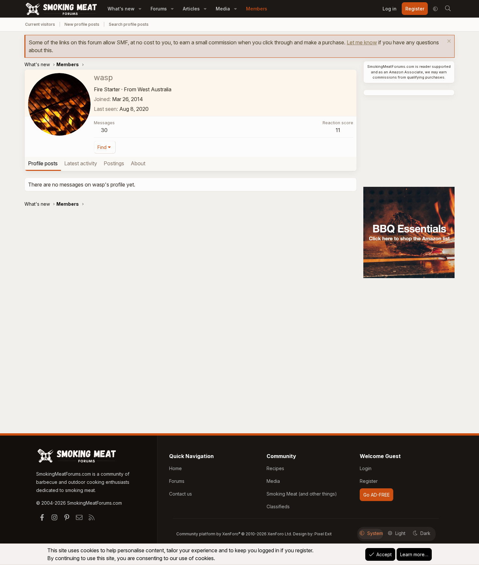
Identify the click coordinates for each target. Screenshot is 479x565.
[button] (140, 8)
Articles (191, 8)
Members (256, 8)
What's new (121, 8)
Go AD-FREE (376, 495)
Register (369, 481)
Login (365, 468)
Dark (425, 533)
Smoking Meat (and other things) (302, 494)
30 (104, 130)
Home (175, 468)
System (375, 533)
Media (223, 8)
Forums (159, 8)
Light (400, 533)
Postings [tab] (114, 163)
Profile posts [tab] (43, 163)
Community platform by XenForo (234, 533)
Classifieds (278, 506)
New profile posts (82, 24)
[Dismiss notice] (448, 41)
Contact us (180, 494)
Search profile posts (129, 24)
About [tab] (138, 163)
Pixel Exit (323, 533)
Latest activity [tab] (80, 163)
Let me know (362, 42)
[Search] (448, 8)
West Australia (154, 89)
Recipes (275, 468)
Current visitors (40, 24)
